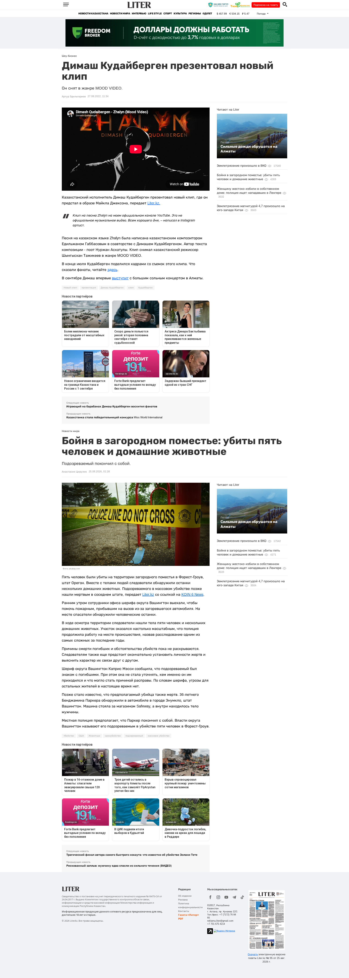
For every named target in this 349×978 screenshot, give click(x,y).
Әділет (207, 13)
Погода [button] (261, 13)
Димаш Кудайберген (112, 287)
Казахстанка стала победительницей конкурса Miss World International (114, 417)
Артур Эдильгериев (74, 96)
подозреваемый (134, 736)
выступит (120, 278)
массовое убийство (158, 736)
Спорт (167, 13)
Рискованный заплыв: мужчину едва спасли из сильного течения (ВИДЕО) (119, 865)
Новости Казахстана (93, 13)
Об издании (185, 895)
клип (131, 287)
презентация (89, 287)
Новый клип (70, 287)
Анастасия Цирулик (74, 471)
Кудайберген (145, 287)
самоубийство (113, 736)
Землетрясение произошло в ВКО (241, 165)
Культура (180, 13)
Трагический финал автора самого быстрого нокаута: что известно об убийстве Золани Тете (131, 854)
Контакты (183, 911)
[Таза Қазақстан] (241, 4)
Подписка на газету (265, 4)
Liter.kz (148, 594)
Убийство (69, 736)
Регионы (194, 13)
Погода (224, 142)
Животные (94, 736)
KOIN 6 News (192, 594)
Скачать (253, 954)
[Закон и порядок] (219, 4)
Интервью (139, 13)
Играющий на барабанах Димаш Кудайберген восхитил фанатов (111, 406)
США (81, 736)
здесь (112, 270)
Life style (155, 13)
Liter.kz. (153, 203)
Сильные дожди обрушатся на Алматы (248, 148)
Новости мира (120, 13)
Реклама (183, 899)
